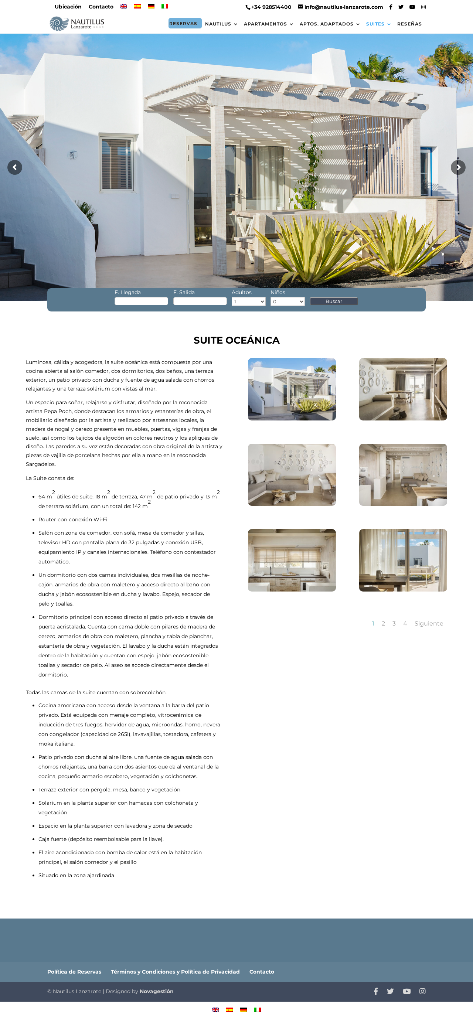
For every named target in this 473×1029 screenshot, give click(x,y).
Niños (277, 292)
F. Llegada (128, 292)
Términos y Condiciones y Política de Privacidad (175, 971)
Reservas (183, 23)
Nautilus (218, 24)
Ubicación (68, 7)
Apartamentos (265, 24)
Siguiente (429, 623)
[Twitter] (401, 7)
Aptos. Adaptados (327, 24)
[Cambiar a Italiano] (164, 8)
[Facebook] (390, 7)
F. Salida (184, 292)
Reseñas (409, 24)
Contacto (101, 7)
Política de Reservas (74, 971)
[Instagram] (423, 7)
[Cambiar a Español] (229, 1009)
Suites (375, 24)
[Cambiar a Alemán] (151, 8)
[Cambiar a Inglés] (123, 8)
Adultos (242, 292)
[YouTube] (412, 7)
